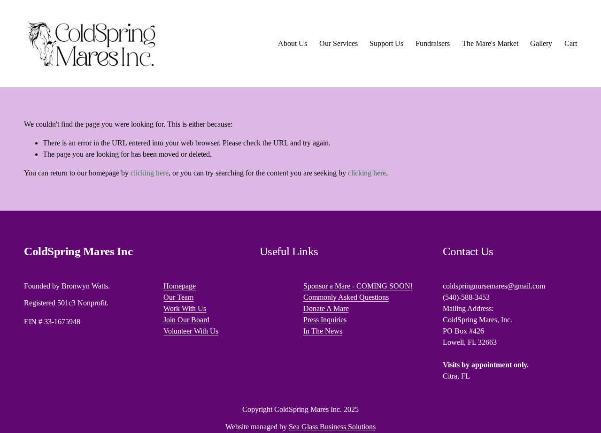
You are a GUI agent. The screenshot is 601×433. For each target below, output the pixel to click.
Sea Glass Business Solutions (332, 427)
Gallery (541, 43)
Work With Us (184, 308)
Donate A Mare (326, 308)
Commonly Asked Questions (346, 297)
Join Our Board (186, 320)
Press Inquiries (325, 320)
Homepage (179, 286)
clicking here (150, 173)
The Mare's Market (490, 43)
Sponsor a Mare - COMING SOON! (358, 286)
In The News (322, 331)
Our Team (178, 297)
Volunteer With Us (190, 331)
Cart (570, 43)
